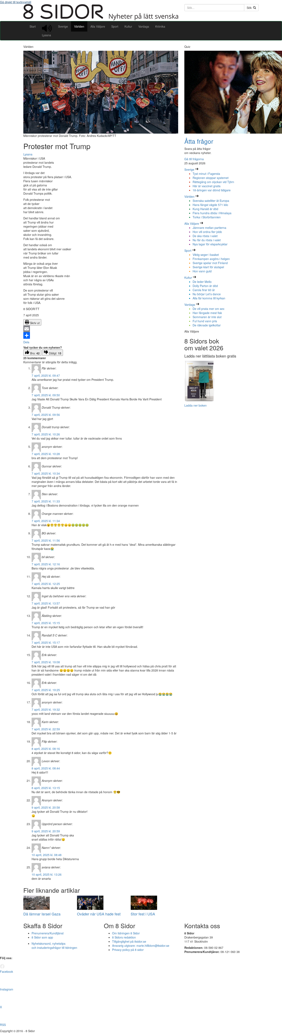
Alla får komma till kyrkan (209, 298)
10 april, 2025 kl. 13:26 (47, 874)
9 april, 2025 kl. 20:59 (46, 831)
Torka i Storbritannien (207, 217)
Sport (114, 26)
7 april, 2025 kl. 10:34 (46, 473)
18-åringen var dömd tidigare (212, 190)
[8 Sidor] (100, 19)
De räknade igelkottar (207, 325)
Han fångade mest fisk (207, 313)
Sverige (63, 26)
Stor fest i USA (143, 913)
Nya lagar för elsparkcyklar (210, 244)
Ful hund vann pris (205, 321)
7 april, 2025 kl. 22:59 (46, 729)
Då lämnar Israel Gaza (41, 913)
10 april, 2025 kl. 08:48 (47, 855)
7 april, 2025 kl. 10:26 (46, 434)
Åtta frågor (198, 141)
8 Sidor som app (42, 937)
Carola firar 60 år (204, 290)
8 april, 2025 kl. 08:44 (46, 768)
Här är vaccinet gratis (206, 186)
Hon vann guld (202, 271)
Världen (79, 26)
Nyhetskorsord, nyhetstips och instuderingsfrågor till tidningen (54, 945)
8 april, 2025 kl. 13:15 (46, 788)
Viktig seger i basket (206, 255)
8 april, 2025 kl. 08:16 (46, 749)
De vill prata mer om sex (208, 309)
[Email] (100, 329)
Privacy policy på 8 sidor (128, 950)
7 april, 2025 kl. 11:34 (46, 521)
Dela (26, 342)
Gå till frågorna (194, 159)
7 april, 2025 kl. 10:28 (46, 454)
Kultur (128, 26)
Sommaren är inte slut (207, 317)
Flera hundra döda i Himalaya (212, 213)
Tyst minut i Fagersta (206, 174)
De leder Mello (202, 282)
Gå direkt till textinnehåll (15, 2)
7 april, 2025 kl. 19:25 (46, 690)
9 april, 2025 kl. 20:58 (46, 807)
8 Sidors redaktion (124, 937)
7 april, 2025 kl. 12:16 (46, 564)
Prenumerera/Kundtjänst (48, 933)
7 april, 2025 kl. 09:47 (46, 375)
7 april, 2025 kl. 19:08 (46, 662)
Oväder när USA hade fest (99, 913)
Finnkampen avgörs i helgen (211, 259)
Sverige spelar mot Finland (210, 263)
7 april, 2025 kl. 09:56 (46, 415)
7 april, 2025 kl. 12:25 (46, 584)
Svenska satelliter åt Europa (211, 201)
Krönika (160, 26)
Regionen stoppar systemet (211, 178)
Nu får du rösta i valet (207, 240)
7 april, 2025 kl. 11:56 (46, 540)
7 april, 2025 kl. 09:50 (46, 395)
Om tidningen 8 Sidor (126, 933)
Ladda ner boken (195, 405)
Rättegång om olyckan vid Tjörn (213, 182)
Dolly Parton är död (205, 286)
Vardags (143, 26)
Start (33, 26)
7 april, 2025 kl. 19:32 (46, 709)
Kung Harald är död (205, 209)
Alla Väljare (97, 26)
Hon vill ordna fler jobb (207, 232)
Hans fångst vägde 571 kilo (210, 205)
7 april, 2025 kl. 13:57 (46, 603)
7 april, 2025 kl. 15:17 (46, 642)
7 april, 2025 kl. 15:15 (46, 623)
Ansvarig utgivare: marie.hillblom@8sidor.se (140, 945)
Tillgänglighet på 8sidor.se (129, 941)
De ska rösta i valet (205, 236)
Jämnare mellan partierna (209, 228)
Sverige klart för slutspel (208, 267)
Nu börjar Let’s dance (207, 294)
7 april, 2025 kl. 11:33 (46, 501)
